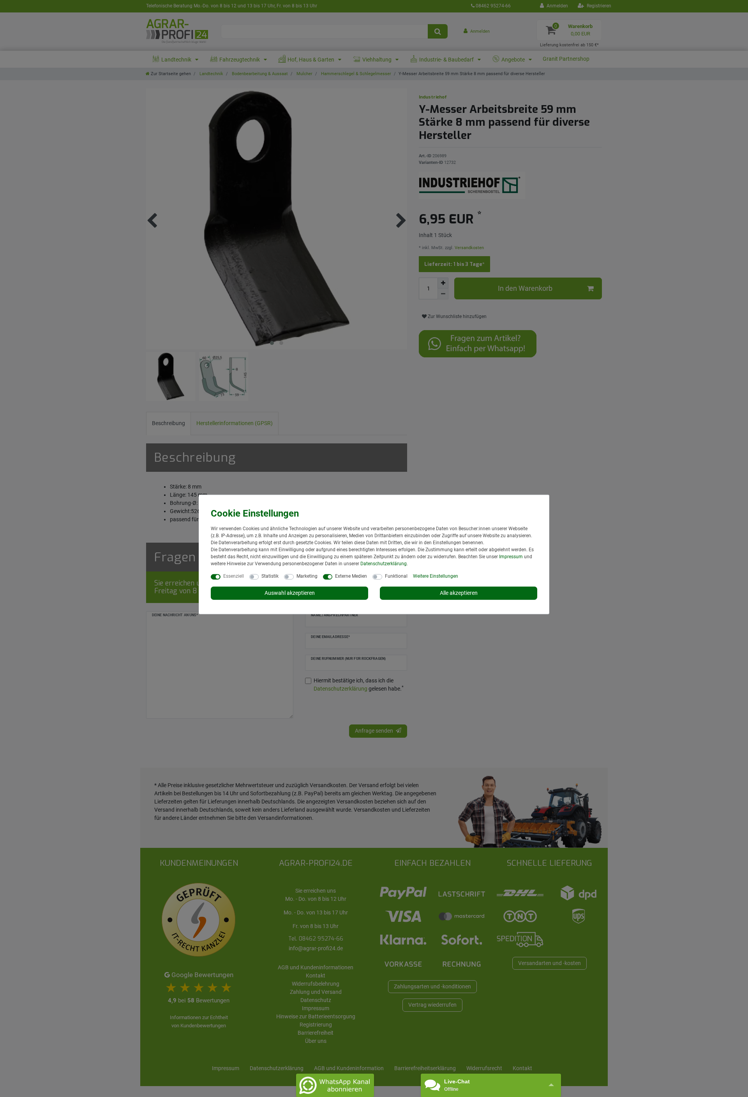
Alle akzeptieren (459, 593)
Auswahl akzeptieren (290, 593)
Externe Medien (351, 576)
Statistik (270, 576)
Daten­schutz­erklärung (383, 563)
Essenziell (233, 576)
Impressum (511, 556)
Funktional (396, 576)
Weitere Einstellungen (435, 576)
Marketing (307, 576)
